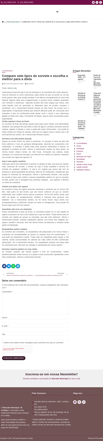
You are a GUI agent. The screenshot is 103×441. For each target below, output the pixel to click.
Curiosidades (13, 22)
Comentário (7, 292)
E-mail (5, 326)
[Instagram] (100, 2)
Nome (5, 318)
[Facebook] (93, 2)
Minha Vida (12, 88)
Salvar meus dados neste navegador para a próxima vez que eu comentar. (34, 343)
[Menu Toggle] (57, 12)
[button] (4, 266)
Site (3, 334)
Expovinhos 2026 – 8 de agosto (82, 77)
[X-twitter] (97, 2)
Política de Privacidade (95, 438)
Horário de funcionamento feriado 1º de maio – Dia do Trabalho (83, 124)
